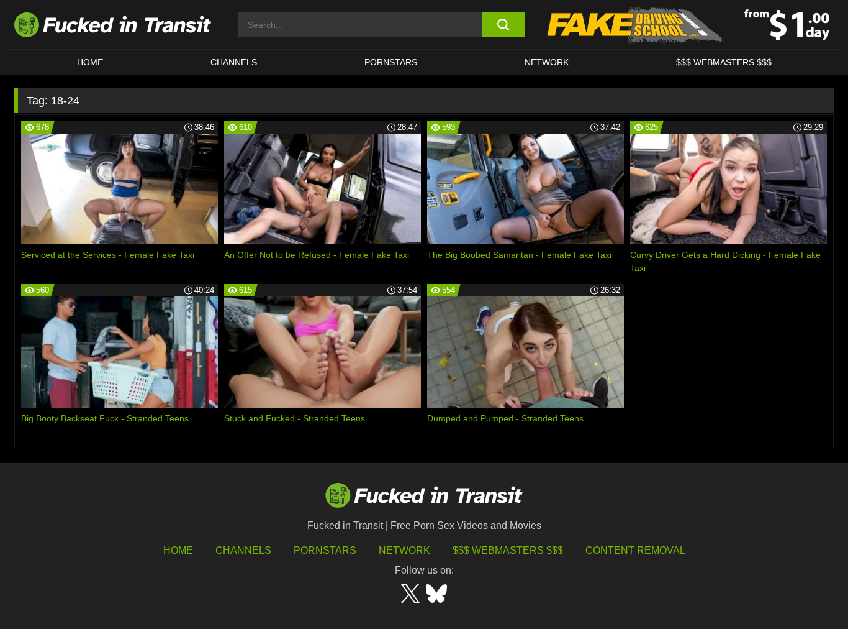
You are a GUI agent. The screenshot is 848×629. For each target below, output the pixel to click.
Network (547, 62)
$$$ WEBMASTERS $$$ (724, 62)
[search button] (503, 24)
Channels (243, 550)
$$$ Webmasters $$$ (508, 550)
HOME (90, 62)
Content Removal (635, 550)
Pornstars (390, 62)
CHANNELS (233, 62)
